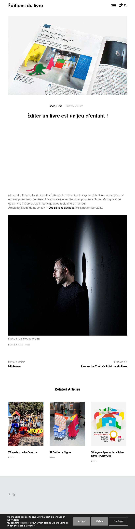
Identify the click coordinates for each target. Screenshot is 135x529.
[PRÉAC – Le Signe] (67, 424)
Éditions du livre (25, 5)
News (52, 106)
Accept (81, 521)
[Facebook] (9, 495)
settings (30, 525)
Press (59, 106)
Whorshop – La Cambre (22, 452)
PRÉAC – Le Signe (60, 452)
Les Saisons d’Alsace (62, 207)
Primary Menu (113, 5)
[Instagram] (13, 495)
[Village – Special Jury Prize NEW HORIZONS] (108, 424)
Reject (99, 521)
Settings (118, 521)
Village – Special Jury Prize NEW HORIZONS (107, 454)
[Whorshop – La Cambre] (25, 424)
